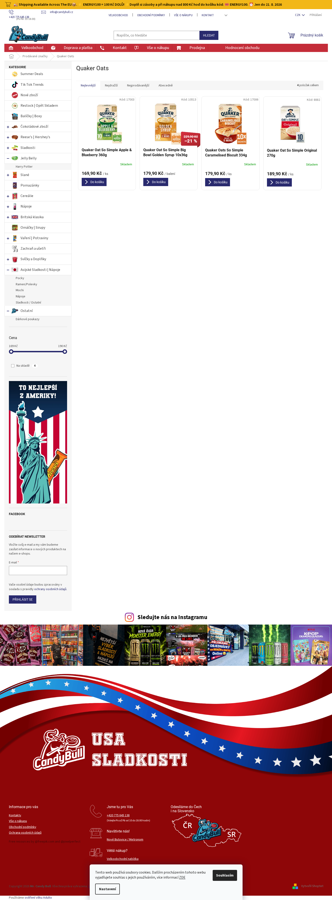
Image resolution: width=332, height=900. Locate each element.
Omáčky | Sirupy (33, 227)
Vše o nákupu (183, 15)
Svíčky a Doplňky (33, 259)
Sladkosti (28, 147)
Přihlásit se (23, 599)
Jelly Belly (29, 158)
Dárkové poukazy (27, 319)
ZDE (182, 877)
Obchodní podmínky (151, 15)
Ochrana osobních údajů (25, 833)
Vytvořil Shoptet (312, 886)
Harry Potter (24, 166)
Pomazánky (30, 185)
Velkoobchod (118, 15)
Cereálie (27, 195)
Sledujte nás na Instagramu (172, 617)
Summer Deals (32, 73)
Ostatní (27, 310)
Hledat (209, 35)
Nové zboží (30, 95)
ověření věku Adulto (38, 897)
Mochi (20, 290)
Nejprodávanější (138, 85)
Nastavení (107, 889)
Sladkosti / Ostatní (28, 302)
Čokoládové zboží (34, 126)
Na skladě (26, 365)
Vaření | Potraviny (34, 238)
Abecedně (166, 85)
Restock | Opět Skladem (39, 105)
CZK (298, 15)
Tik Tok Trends (32, 84)
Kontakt (208, 15)
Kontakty (15, 815)
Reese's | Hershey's (35, 137)
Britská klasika (32, 217)
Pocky (20, 278)
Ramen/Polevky (26, 284)
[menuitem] (25, 48)
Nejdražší (111, 85)
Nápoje (26, 206)
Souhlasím (225, 875)
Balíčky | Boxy (31, 116)
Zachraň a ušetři (33, 248)
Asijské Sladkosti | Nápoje (40, 269)
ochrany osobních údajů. (50, 589)
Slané (25, 174)
